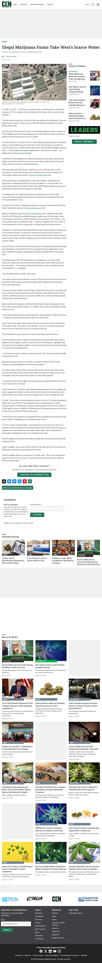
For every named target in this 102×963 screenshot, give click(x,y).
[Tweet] (20, 481)
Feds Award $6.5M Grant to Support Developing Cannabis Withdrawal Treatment (50, 789)
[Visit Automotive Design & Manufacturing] (88, 899)
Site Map (84, 955)
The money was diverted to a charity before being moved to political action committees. (17, 713)
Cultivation (74, 783)
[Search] (93, 4)
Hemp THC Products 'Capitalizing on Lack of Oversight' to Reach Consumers (17, 869)
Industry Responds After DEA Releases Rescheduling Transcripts (83, 747)
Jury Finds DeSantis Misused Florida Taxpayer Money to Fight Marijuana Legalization (77, 102)
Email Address (36, 504)
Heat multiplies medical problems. (14, 795)
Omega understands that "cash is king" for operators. (17, 671)
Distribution (41, 661)
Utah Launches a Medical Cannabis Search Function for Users (77, 116)
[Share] (9, 481)
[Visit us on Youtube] (54, 951)
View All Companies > (84, 142)
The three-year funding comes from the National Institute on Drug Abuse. (49, 796)
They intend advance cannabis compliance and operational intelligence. (50, 835)
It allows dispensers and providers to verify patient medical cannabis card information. (48, 711)
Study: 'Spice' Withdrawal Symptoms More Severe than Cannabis (13, 560)
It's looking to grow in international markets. (51, 872)
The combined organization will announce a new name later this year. (50, 671)
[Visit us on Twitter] (45, 951)
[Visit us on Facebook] (41, 951)
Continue (37, 515)
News (4, 42)
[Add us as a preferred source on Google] (30, 481)
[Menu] (98, 4)
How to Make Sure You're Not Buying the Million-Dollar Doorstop (88, 562)
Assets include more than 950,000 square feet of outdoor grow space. (84, 794)
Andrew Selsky (11, 56)
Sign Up (7, 930)
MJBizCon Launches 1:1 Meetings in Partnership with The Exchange (17, 747)
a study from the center (38, 175)
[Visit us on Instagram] (59, 951)
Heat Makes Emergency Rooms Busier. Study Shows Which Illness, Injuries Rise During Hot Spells (16, 789)
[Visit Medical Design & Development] (10, 899)
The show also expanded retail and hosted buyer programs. (17, 753)
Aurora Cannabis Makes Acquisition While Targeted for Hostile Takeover (50, 867)
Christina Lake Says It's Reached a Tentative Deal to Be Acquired (83, 788)
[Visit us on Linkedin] (50, 951)
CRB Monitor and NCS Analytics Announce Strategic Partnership (49, 829)
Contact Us (19, 955)
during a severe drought (22, 153)
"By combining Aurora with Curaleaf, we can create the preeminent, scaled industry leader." (84, 874)
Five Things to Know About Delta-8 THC (37, 559)
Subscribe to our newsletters (34, 475)
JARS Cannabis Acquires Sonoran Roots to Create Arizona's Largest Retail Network (83, 705)
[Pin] (25, 481)
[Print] (4, 481)
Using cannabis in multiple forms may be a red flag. (84, 835)
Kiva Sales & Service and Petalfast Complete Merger (77, 89)
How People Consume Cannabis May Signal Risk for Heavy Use (84, 829)
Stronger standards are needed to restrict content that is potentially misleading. (17, 876)
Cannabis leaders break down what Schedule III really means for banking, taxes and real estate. (82, 754)
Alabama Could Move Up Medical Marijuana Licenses (62, 560)
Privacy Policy (38, 955)
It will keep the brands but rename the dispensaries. (82, 712)
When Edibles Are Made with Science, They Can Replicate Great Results (77, 76)
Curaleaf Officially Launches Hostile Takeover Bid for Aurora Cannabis (84, 867)
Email (3, 920)
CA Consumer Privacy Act (70, 955)
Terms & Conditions (52, 955)
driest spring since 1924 (35, 208)
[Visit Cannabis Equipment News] (56, 899)
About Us (28, 955)
